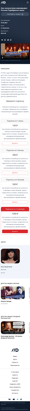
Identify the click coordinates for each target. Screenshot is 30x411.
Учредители (15, 390)
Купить (15, 143)
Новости (15, 375)
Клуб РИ (15, 381)
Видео (15, 356)
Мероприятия (15, 365)
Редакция (15, 378)
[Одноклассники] (5, 40)
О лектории (15, 372)
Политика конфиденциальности (8, 408)
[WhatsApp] (10, 40)
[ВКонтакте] (2, 40)
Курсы (15, 359)
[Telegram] (8, 40)
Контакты (15, 393)
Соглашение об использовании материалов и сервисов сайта (14, 409)
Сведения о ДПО (15, 384)
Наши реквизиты (15, 387)
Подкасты (15, 362)
